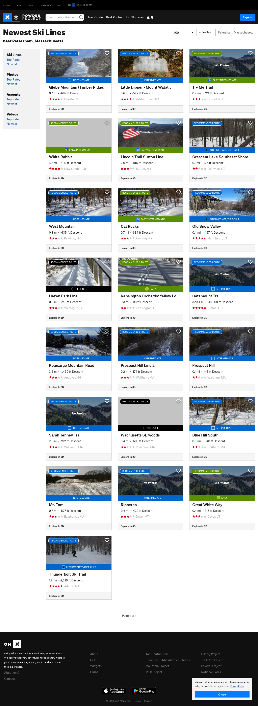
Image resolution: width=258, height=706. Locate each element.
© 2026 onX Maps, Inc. (118, 700)
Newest (12, 64)
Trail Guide (95, 17)
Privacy (148, 700)
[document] (222, 689)
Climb (7, 5)
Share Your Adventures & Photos (168, 660)
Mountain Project (157, 666)
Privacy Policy (237, 686)
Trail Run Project (212, 660)
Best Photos (114, 17)
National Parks (211, 672)
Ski (59, 5)
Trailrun (45, 5)
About (94, 654)
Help (93, 660)
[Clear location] (252, 32)
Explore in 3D (56, 108)
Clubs (94, 672)
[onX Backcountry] (80, 5)
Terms (137, 700)
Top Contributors (157, 654)
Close (222, 694)
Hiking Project (210, 654)
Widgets (96, 666)
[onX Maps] (12, 647)
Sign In (247, 17)
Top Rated (14, 59)
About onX (11, 672)
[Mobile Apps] (150, 17)
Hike (30, 5)
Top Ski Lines (134, 17)
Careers (9, 678)
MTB (19, 5)
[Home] (24, 17)
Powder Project (211, 666)
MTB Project (154, 672)
